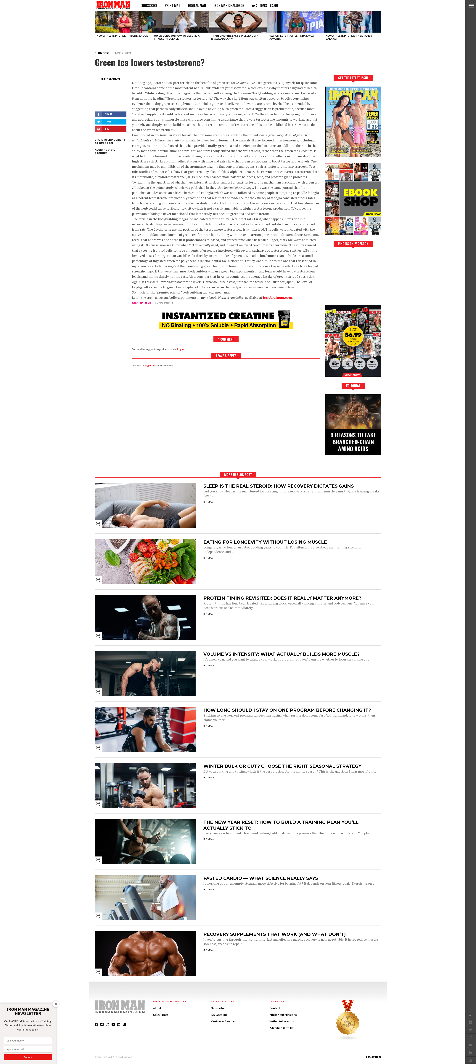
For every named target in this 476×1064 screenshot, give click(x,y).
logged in (150, 365)
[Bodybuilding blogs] (348, 1039)
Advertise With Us (281, 1028)
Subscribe (149, 5)
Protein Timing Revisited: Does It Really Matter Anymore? (282, 598)
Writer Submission (281, 1021)
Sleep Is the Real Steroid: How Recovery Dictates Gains (278, 486)
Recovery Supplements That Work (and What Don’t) (274, 934)
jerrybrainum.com (277, 297)
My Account (219, 1015)
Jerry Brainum (110, 78)
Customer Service (222, 1021)
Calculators (160, 1015)
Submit (28, 1057)
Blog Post (102, 53)
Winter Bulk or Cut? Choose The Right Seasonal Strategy (282, 766)
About (157, 1008)
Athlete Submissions (283, 1015)
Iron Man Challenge (228, 5)
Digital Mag (197, 5)
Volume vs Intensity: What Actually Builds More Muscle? (281, 654)
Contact (274, 1008)
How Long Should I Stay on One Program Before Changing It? (287, 710)
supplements (164, 302)
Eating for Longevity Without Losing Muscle (265, 542)
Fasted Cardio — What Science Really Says (260, 878)
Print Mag (173, 5)
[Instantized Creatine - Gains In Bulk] (226, 328)
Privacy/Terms (373, 1056)
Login (180, 349)
